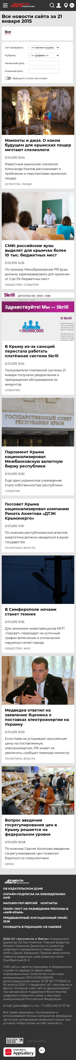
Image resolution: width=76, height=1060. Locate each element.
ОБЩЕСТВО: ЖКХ (17, 648)
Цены (9, 864)
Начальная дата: (15, 63)
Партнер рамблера (36, 1041)
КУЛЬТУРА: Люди (18, 184)
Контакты (49, 903)
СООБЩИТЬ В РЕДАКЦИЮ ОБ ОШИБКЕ (32, 927)
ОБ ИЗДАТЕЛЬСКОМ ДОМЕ (23, 888)
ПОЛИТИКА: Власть (20, 547)
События (12, 390)
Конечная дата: (14, 71)
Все (8, 32)
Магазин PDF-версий (20, 903)
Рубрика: (10, 55)
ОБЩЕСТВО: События (22, 284)
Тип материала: (14, 47)
